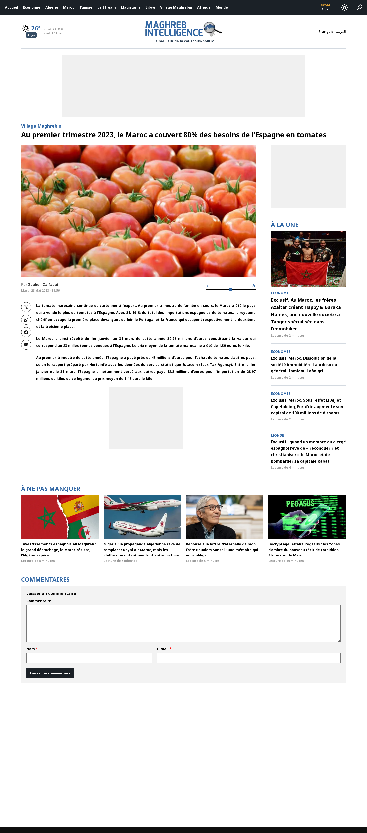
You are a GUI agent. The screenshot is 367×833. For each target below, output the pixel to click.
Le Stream (106, 7)
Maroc (68, 7)
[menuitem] (11, 7)
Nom (32, 649)
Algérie (51, 7)
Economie (31, 7)
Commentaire (38, 601)
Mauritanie (131, 7)
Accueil (11, 7)
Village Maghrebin (176, 7)
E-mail (164, 649)
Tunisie (85, 7)
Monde (222, 7)
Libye (150, 7)
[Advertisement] (146, 418)
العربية (341, 31)
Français (326, 31)
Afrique (204, 7)
